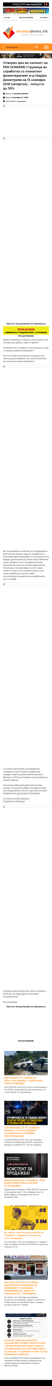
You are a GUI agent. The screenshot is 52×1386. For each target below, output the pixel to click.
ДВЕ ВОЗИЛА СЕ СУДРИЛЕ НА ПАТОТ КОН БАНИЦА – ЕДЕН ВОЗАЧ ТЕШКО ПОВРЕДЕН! (23, 1081)
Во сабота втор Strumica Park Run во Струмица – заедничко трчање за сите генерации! (24, 1235)
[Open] (46, 47)
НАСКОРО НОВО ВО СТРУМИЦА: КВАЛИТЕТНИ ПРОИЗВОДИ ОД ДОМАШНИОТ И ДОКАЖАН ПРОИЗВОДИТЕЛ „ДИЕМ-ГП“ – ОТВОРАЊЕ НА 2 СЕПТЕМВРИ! (21, 1288)
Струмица (21, 101)
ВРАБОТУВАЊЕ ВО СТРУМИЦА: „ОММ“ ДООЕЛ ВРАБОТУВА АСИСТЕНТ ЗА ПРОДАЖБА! (25, 1183)
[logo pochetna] (25, 32)
